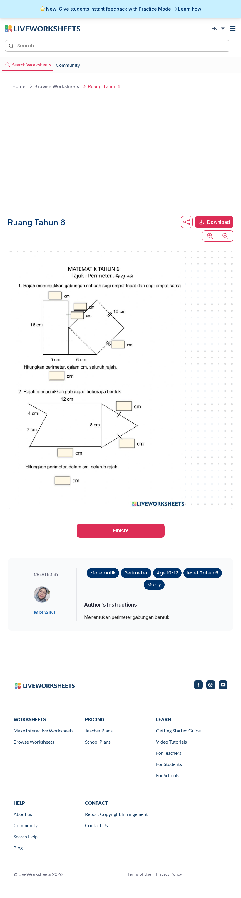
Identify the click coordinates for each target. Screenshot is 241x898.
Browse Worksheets (34, 741)
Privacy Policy (169, 874)
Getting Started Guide (178, 730)
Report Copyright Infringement (116, 814)
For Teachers (168, 753)
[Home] (42, 28)
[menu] (232, 28)
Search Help (26, 836)
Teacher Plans (99, 730)
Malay (154, 584)
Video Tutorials (171, 741)
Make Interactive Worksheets (43, 730)
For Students (169, 764)
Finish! (120, 530)
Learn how (189, 9)
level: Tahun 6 (202, 572)
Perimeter (136, 572)
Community (26, 825)
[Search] (12, 45)
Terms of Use (139, 874)
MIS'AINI (44, 612)
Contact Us (96, 825)
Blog (18, 847)
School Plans (98, 741)
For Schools (167, 775)
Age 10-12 (167, 572)
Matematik (103, 572)
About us (23, 814)
